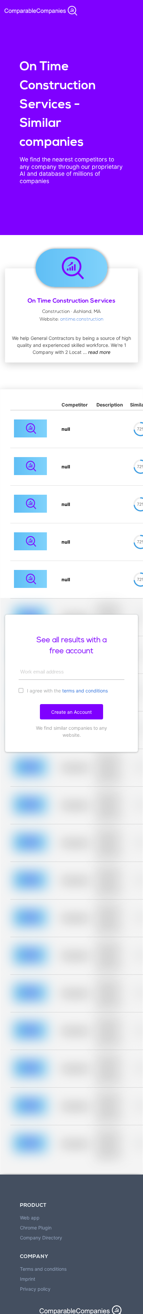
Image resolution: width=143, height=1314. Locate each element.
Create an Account (71, 712)
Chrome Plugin (36, 1227)
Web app (30, 1217)
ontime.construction (81, 319)
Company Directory (41, 1237)
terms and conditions (85, 690)
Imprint (27, 1279)
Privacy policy (35, 1289)
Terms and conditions (43, 1269)
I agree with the (67, 690)
